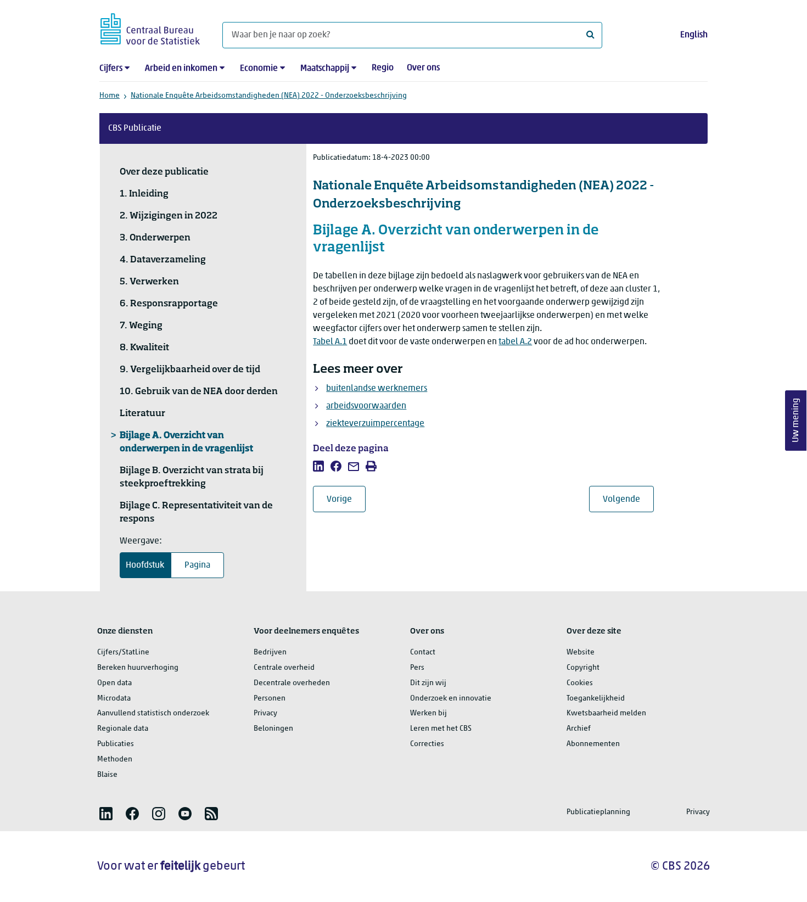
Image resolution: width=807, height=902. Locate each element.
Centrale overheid (284, 667)
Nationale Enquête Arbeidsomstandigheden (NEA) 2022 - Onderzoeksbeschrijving (269, 95)
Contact (422, 652)
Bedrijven (270, 652)
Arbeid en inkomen (181, 68)
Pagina (197, 565)
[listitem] (318, 466)
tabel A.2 (515, 342)
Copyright (583, 667)
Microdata (114, 698)
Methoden (114, 759)
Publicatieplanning (598, 812)
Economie (259, 68)
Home (109, 95)
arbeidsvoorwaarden (366, 406)
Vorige (346, 499)
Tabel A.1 (330, 342)
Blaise (107, 774)
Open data (114, 683)
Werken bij (428, 713)
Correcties (427, 744)
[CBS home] (150, 27)
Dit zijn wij (428, 683)
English (694, 35)
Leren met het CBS (441, 728)
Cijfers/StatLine (123, 652)
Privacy (265, 713)
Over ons (423, 68)
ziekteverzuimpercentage (375, 423)
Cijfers (110, 68)
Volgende (628, 499)
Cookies (580, 683)
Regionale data (122, 728)
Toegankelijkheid (596, 698)
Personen (269, 698)
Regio (383, 68)
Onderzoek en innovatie (450, 698)
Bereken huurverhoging (137, 667)
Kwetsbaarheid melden (606, 713)
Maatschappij (324, 68)
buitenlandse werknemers (376, 388)
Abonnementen (593, 744)
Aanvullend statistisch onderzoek (153, 713)
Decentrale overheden (292, 683)
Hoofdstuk (145, 565)
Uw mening (796, 420)
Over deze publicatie (164, 172)
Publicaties (115, 744)
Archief (579, 728)
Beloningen (273, 728)
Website (581, 652)
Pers (417, 667)
